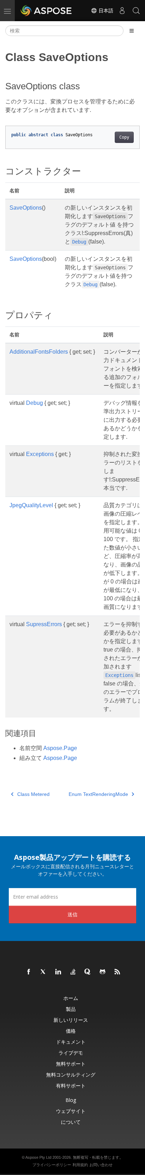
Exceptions (40, 454)
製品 (71, 1009)
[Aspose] (46, 10)
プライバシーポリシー (51, 1165)
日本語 (105, 10)
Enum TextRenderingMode (98, 794)
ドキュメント (71, 1041)
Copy (124, 137)
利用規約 (80, 1165)
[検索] (136, 10)
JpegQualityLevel (31, 505)
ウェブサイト (71, 1111)
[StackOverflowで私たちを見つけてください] (73, 972)
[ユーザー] (122, 10)
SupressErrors (44, 624)
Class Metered (33, 794)
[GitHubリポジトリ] (102, 972)
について (71, 1122)
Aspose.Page (60, 748)
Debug (34, 403)
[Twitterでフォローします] (43, 972)
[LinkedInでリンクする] (58, 972)
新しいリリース (70, 1020)
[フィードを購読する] (117, 972)
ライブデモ (70, 1052)
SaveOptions (26, 208)
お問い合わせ (101, 1165)
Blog (70, 1100)
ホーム (70, 998)
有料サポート (71, 1085)
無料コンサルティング (70, 1074)
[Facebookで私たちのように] (28, 972)
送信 (72, 914)
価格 (71, 1030)
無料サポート (71, 1063)
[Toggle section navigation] (131, 31)
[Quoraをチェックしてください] (88, 972)
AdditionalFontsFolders (39, 352)
